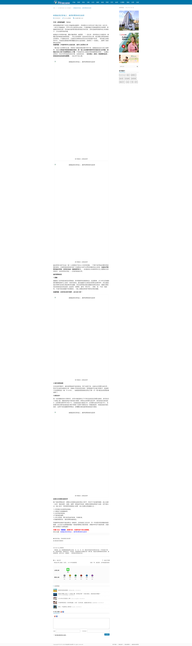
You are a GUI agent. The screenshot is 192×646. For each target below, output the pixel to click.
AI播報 (122, 2)
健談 (128, 75)
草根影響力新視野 (66, 538)
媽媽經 (69, 18)
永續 (137, 2)
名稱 (54, 631)
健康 (97, 2)
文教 (88, 2)
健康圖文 (133, 75)
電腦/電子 (122, 82)
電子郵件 (84, 631)
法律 (132, 2)
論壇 (116, 2)
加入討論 (57, 611)
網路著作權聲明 (59, 540)
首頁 (54, 8)
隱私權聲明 (127, 644)
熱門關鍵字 (122, 70)
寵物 (128, 2)
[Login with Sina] (61, 611)
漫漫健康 (127, 78)
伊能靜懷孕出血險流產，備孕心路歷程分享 (74, 45)
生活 (93, 2)
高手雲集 (115, 644)
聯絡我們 (121, 644)
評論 (74, 2)
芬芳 (112, 2)
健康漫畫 (133, 78)
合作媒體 (60, 8)
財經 (78, 2)
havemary (122, 75)
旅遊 (102, 2)
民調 (107, 2)
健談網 (121, 78)
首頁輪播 (69, 8)
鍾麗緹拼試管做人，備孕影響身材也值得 (74, 532)
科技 (83, 2)
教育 (136, 82)
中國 (132, 82)
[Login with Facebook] (63, 611)
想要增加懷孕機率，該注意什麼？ (71, 292)
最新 (63, 8)
